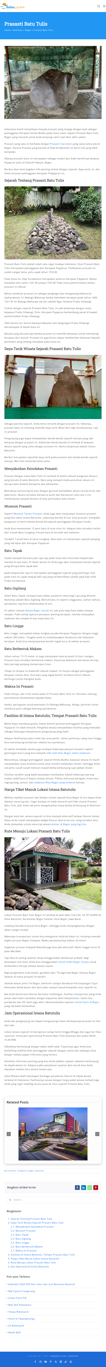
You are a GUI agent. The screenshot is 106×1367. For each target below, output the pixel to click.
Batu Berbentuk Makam (29, 1246)
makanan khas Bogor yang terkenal (54, 782)
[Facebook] (77, 1188)
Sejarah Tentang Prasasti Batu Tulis (31, 1218)
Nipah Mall (14, 1332)
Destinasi (39, 1170)
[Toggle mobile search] (98, 6)
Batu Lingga (22, 1242)
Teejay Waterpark (18, 1311)
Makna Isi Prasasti (26, 1250)
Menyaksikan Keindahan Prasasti (35, 1226)
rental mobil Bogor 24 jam (73, 961)
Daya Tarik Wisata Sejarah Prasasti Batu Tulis (37, 1222)
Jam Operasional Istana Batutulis (30, 1266)
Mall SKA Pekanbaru (19, 1304)
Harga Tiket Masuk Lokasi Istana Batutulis (35, 1258)
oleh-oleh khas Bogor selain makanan (68, 753)
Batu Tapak (22, 1234)
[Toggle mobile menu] (104, 6)
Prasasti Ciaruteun (61, 143)
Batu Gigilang (23, 1238)
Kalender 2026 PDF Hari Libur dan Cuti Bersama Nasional (41, 1284)
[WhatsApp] (90, 1188)
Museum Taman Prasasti (28, 513)
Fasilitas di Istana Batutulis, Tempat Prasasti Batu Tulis (43, 1254)
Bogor (31, 1170)
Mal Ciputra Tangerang (21, 1291)
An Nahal (11, 1170)
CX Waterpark (16, 1325)
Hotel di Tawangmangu (21, 1318)
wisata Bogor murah (37, 610)
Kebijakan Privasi (58, 1356)
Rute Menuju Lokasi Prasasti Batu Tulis (33, 1262)
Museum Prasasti (26, 1230)
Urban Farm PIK (17, 1297)
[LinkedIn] (83, 1188)
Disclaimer (74, 1356)
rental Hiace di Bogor (87, 1002)
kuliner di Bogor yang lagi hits (68, 824)
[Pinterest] (96, 1188)
